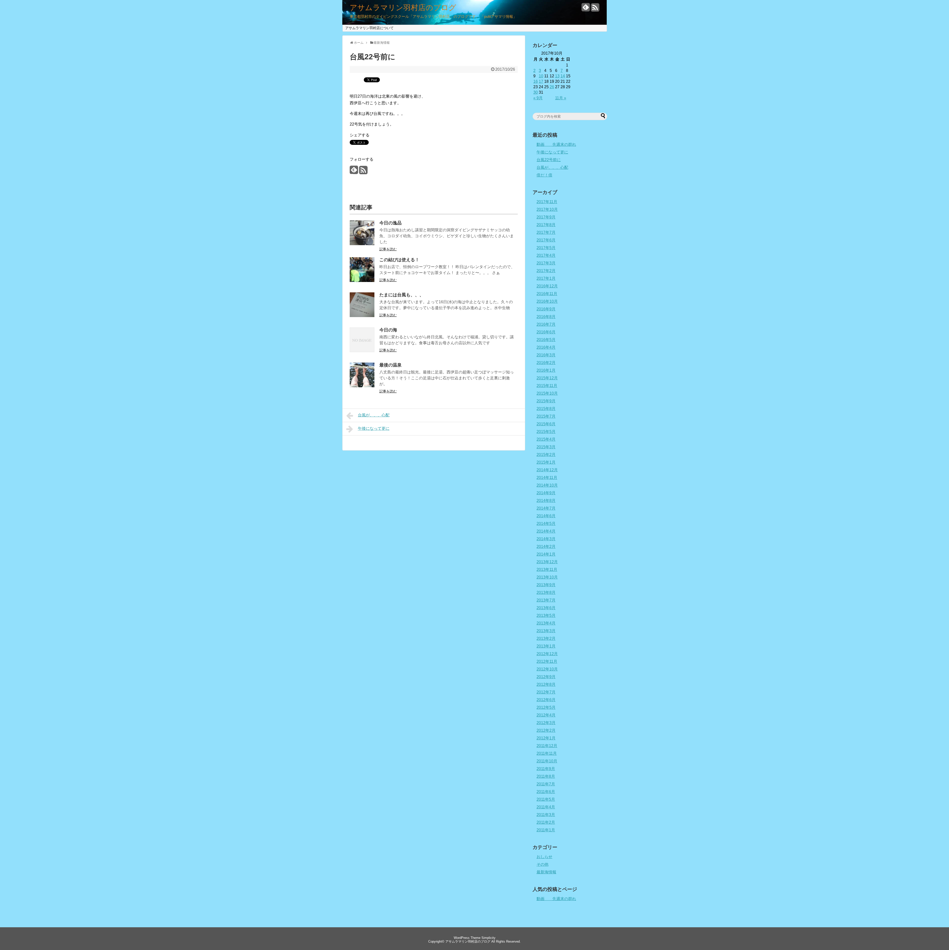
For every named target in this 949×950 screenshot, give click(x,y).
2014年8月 (546, 500)
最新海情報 (546, 872)
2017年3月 (546, 263)
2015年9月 (546, 401)
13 (557, 76)
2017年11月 (547, 202)
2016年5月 (546, 340)
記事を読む (388, 249)
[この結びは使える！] (362, 281)
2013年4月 (546, 623)
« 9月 (538, 98)
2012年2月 (546, 730)
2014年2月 (546, 546)
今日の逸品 (390, 222)
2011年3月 (546, 815)
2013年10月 (547, 577)
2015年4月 (546, 439)
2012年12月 (547, 654)
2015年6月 (546, 424)
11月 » (560, 98)
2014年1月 (546, 554)
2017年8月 (546, 225)
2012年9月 (546, 677)
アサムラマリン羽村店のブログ (403, 7)
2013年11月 (547, 569)
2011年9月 (546, 769)
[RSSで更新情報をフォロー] (595, 9)
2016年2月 (546, 363)
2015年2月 (546, 455)
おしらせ (544, 857)
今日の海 (388, 329)
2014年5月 (546, 523)
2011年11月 (547, 753)
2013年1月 (546, 646)
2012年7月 (546, 692)
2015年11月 (547, 386)
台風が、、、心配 (373, 415)
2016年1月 (546, 370)
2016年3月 (546, 355)
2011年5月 (546, 799)
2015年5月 (546, 432)
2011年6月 (546, 792)
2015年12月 (547, 378)
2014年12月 (547, 470)
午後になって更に (373, 428)
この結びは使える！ (399, 259)
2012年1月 (546, 738)
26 (552, 87)
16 (535, 81)
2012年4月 (546, 715)
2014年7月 (546, 508)
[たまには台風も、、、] (362, 316)
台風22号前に (549, 160)
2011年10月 (547, 761)
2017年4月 (546, 255)
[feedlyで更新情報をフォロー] (586, 9)
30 (535, 92)
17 (541, 81)
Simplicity (488, 938)
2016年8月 (546, 317)
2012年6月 (546, 700)
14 (563, 76)
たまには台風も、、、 (401, 294)
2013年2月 (546, 638)
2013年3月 (546, 631)
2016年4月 (546, 347)
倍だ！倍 (544, 175)
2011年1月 (546, 830)
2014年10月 (547, 485)
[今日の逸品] (362, 244)
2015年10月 (547, 393)
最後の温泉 (390, 365)
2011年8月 (546, 776)
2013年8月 (546, 592)
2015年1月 (546, 462)
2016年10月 (547, 301)
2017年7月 (546, 232)
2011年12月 (547, 746)
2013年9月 (546, 585)
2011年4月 (546, 807)
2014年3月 (546, 539)
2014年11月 (547, 477)
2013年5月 (546, 615)
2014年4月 (546, 531)
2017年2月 (546, 271)
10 (541, 76)
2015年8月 (546, 409)
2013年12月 (547, 562)
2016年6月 (546, 332)
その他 (542, 864)
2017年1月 (546, 278)
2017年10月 (547, 209)
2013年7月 (546, 600)
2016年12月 (547, 286)
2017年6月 (546, 240)
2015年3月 (546, 447)
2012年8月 (546, 684)
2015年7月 (546, 416)
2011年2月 (546, 822)
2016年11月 (547, 294)
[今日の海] (362, 351)
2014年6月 (546, 516)
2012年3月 (546, 723)
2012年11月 (547, 661)
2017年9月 (546, 217)
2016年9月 (546, 309)
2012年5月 (546, 707)
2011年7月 (546, 784)
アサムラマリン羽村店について (369, 28)
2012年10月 (547, 669)
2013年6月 (546, 608)
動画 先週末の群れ (556, 144)
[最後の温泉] (362, 386)
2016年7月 (546, 324)
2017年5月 (546, 248)
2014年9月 (546, 493)
